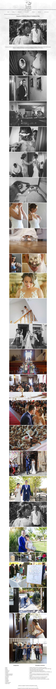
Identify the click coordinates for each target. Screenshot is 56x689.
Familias (6, 672)
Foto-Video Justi (17, 18)
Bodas (6, 668)
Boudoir (6, 669)
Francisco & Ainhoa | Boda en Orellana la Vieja (28, 16)
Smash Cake (7, 683)
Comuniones (7, 670)
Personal (6, 679)
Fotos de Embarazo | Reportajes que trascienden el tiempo (39, 673)
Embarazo (7, 671)
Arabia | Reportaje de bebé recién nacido (36, 669)
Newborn (6, 678)
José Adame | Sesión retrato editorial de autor (37, 670)
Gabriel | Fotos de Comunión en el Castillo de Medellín (38, 676)
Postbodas (7, 680)
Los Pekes (7, 676)
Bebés (6, 667)
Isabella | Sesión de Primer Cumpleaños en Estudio (38, 667)
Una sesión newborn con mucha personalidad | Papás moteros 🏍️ (40, 668)
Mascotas (7, 677)
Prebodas (6, 681)
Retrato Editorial (8, 682)
